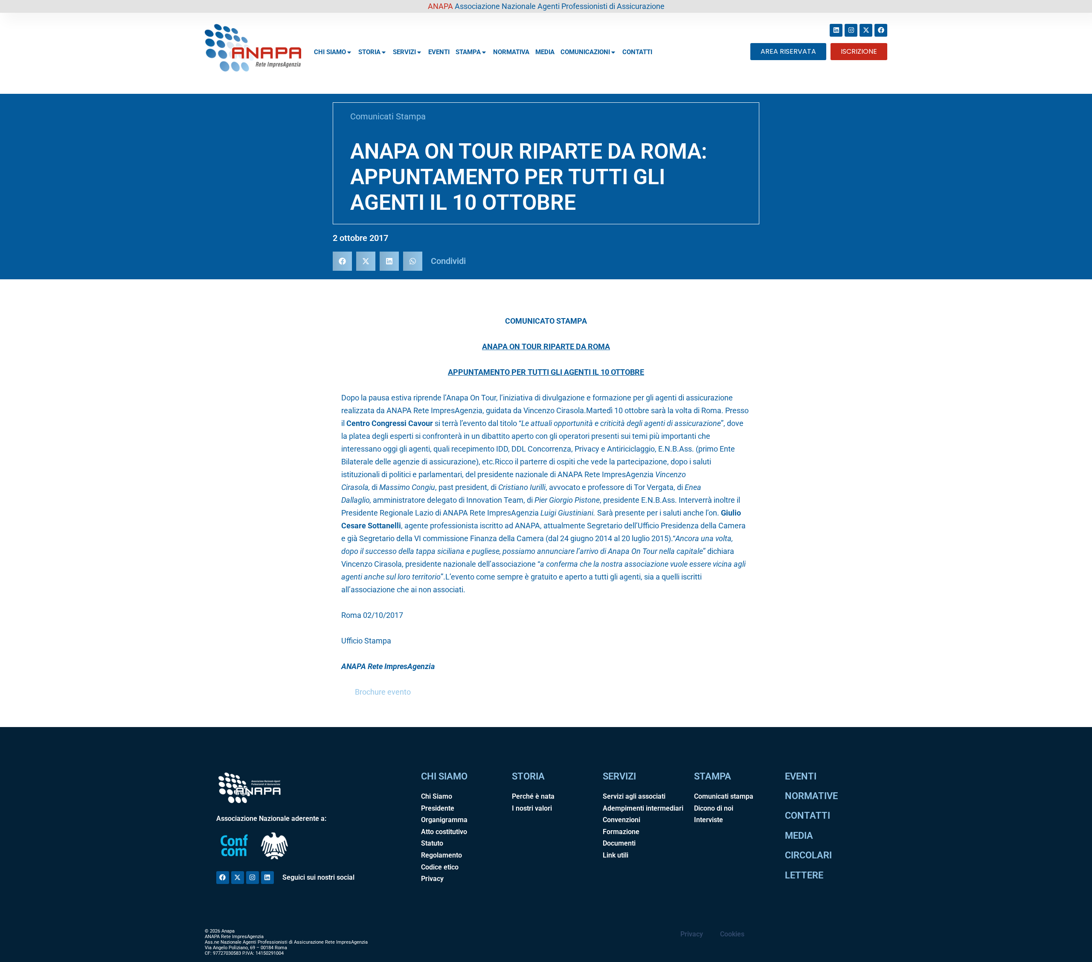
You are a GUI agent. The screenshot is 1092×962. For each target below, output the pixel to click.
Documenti (619, 843)
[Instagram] (851, 30)
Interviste (708, 820)
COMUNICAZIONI (585, 52)
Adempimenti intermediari (643, 808)
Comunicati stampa (723, 796)
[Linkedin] (836, 30)
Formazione (621, 832)
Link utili (615, 855)
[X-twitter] (866, 30)
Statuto (432, 843)
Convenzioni (621, 820)
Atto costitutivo (444, 832)
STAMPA (468, 52)
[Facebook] (880, 30)
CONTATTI (637, 52)
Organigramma (444, 820)
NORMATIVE (811, 796)
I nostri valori (532, 808)
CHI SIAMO (330, 52)
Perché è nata (533, 796)
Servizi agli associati (634, 796)
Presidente (437, 808)
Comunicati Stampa (388, 116)
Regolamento (441, 855)
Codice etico (440, 867)
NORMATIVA (511, 52)
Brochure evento (383, 691)
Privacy (432, 879)
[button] (342, 261)
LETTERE (804, 875)
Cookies (732, 934)
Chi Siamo (436, 796)
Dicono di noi (713, 808)
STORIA (369, 52)
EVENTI (439, 52)
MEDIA (545, 52)
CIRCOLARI (808, 855)
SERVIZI (404, 52)
